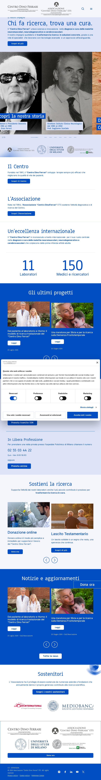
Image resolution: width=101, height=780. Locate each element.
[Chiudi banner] (97, 362)
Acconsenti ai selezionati (50, 415)
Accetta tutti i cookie (82, 415)
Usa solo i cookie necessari (18, 415)
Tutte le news (50, 656)
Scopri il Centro (18, 181)
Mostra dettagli (86, 407)
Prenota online (19, 466)
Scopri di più (17, 43)
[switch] (38, 398)
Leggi (14, 343)
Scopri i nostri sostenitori (50, 691)
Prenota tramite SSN (22, 422)
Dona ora (15, 551)
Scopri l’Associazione (21, 213)
